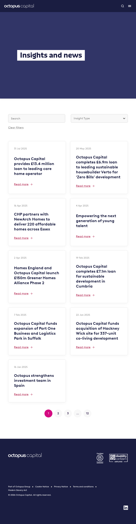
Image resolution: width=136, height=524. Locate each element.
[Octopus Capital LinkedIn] (126, 508)
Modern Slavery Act (17, 490)
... (77, 413)
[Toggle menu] (130, 6)
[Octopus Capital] (19, 6)
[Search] (122, 6)
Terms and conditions (83, 486)
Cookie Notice (42, 486)
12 (87, 413)
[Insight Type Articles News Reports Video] (99, 118)
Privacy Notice (61, 486)
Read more (21, 184)
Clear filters (16, 127)
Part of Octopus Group (19, 486)
